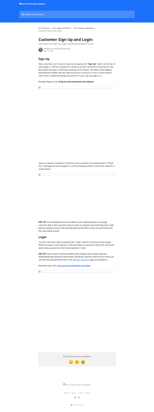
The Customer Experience (84, 28)
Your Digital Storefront (62, 28)
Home (66, 393)
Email (88, 393)
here (99, 75)
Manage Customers (81, 259)
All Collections (44, 28)
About (73, 393)
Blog (81, 393)
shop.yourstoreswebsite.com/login (73, 265)
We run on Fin (78, 405)
